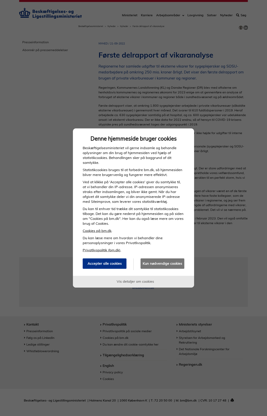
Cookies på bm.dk (97, 230)
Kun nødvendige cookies (162, 263)
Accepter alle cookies (105, 263)
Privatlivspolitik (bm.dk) (101, 250)
